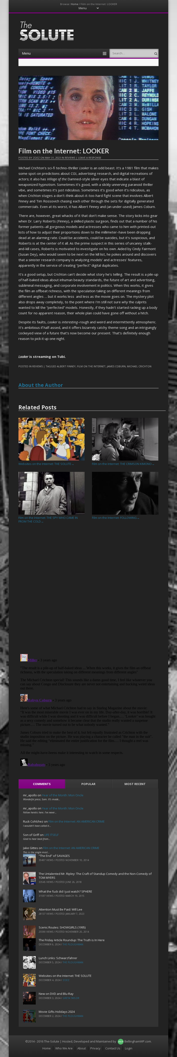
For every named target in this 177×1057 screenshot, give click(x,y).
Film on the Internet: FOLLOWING (116, 518)
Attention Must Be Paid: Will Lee (60, 909)
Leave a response (89, 157)
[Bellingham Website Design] (120, 1041)
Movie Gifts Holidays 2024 (57, 1012)
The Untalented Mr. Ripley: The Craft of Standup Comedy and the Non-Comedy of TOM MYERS (95, 876)
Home (74, 4)
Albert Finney (66, 366)
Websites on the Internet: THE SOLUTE (46, 464)
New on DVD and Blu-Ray (56, 994)
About (81, 1048)
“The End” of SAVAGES (54, 856)
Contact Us (112, 1048)
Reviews (70, 157)
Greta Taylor (71, 998)
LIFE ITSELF (51, 835)
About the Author (40, 385)
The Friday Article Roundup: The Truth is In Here (72, 940)
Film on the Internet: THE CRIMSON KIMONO (123, 464)
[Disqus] (88, 590)
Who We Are (64, 1048)
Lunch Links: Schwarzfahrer (58, 958)
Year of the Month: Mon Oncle (62, 795)
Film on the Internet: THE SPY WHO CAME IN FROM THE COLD (48, 519)
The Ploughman (73, 944)
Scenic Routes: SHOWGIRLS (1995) (62, 927)
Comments (42, 784)
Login (128, 1048)
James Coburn (116, 366)
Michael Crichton (139, 366)
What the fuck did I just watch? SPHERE (65, 891)
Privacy (95, 1048)
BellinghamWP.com (137, 1041)
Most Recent (135, 784)
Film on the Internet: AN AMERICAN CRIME (76, 821)
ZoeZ (36, 157)
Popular (88, 784)
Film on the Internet (91, 366)
